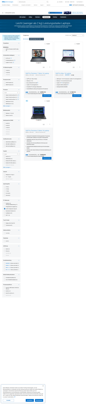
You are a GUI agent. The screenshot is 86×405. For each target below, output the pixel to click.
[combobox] (33, 2)
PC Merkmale (6, 200)
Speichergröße (6, 183)
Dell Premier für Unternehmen (78, 5)
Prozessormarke (6, 79)
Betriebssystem (6, 110)
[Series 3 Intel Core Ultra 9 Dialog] (18, 97)
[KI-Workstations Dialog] (14, 60)
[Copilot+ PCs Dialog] (13, 62)
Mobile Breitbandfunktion (9, 274)
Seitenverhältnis (6, 230)
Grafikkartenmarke (7, 139)
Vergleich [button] (48, 43)
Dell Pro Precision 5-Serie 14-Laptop (37, 130)
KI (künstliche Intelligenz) (8, 55)
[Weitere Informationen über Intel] (67, 12)
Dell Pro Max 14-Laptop (63, 73)
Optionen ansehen (46, 95)
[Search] (18, 92)
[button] (61, 2)
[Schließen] (43, 386)
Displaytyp (5, 238)
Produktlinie (6, 43)
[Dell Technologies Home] (8, 2)
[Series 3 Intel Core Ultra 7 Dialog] (18, 99)
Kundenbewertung (7, 260)
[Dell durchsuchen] (47, 2)
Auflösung (5, 246)
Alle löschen (25, 39)
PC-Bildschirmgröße (7, 67)
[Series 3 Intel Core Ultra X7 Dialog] (18, 95)
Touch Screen (6, 220)
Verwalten (8, 400)
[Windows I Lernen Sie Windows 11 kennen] (55, 13)
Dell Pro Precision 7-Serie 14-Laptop (37, 73)
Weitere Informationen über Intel (77, 13)
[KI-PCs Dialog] (11, 58)
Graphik (5, 151)
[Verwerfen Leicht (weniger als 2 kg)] (42, 39)
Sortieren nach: (68, 35)
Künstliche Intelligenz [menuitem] (6, 5)
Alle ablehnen (29, 400)
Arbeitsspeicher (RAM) (8, 120)
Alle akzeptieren (39, 400)
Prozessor (5, 89)
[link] (67, 2)
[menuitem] (15, 5)
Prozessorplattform (7, 284)
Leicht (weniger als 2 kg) (35, 39)
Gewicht (5, 171)
